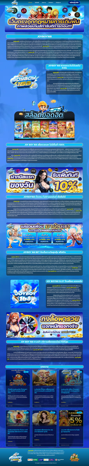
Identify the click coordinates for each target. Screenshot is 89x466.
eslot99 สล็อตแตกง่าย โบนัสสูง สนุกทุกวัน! (70, 431)
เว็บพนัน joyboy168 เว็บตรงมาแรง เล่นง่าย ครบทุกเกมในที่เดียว (17, 391)
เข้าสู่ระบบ (58, 2)
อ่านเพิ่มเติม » (10, 402)
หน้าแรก (30, 2)
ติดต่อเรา (51, 2)
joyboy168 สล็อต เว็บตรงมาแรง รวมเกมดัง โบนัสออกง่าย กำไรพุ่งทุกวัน (70, 391)
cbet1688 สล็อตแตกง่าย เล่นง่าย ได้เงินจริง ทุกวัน (43, 431)
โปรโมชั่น (37, 2)
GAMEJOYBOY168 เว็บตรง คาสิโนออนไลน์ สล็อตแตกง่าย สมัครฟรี (18, 431)
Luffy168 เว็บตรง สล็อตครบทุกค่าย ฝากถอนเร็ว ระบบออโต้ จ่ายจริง (44, 391)
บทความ (44, 2)
